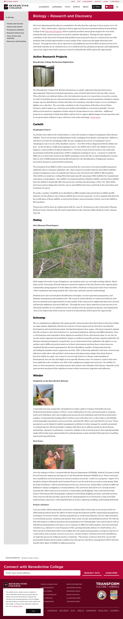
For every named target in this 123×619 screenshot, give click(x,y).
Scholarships (87, 1)
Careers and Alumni (14, 27)
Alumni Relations (73, 598)
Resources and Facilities (16, 41)
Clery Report (64, 610)
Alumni (105, 1)
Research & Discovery (15, 33)
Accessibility (114, 610)
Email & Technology (49, 594)
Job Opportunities (73, 587)
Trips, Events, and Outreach (14, 37)
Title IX (72, 610)
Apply (73, 1)
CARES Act (80, 610)
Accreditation (52, 610)
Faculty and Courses (15, 24)
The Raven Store (73, 601)
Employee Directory (74, 584)
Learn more (95, 117)
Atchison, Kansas (12, 1)
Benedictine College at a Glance (30, 558)
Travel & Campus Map (49, 584)
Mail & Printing (46, 598)
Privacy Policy (18, 606)
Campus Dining (46, 591)
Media (86, 7)
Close (33, 611)
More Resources (47, 601)
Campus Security (47, 587)
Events (76, 7)
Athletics (97, 1)
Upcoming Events (73, 591)
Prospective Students (15, 30)
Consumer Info (91, 610)
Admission (57, 7)
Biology (11, 17)
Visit (78, 1)
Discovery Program (53, 31)
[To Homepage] (16, 7)
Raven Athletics (72, 594)
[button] (97, 7)
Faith (67, 7)
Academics (44, 7)
